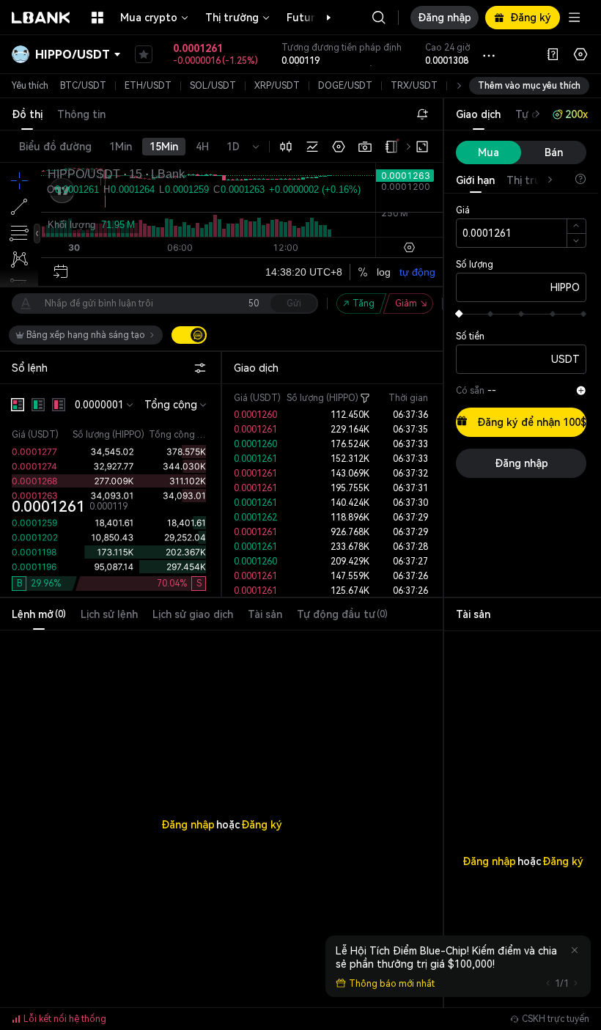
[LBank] (41, 17)
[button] (321, 17)
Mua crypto (148, 17)
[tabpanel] (221, 795)
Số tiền (470, 336)
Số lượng (474, 265)
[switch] (189, 335)
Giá (463, 210)
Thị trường (232, 17)
